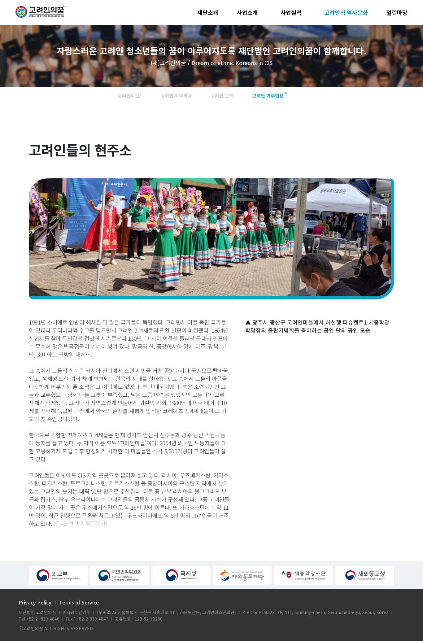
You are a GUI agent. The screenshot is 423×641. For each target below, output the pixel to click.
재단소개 (207, 12)
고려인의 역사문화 (346, 12)
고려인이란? (130, 95)
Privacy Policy (35, 602)
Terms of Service (79, 602)
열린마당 (397, 12)
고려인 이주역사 (176, 95)
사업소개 (247, 12)
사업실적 (291, 12)
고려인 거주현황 (268, 95)
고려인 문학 (222, 95)
